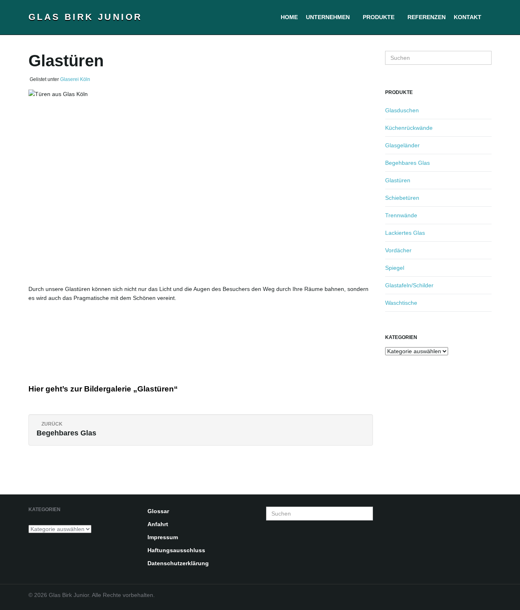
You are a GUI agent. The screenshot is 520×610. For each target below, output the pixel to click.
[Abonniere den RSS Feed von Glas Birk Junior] (488, 600)
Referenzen (426, 17)
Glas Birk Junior (85, 17)
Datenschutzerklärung (178, 563)
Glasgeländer (402, 145)
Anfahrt (157, 524)
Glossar (158, 511)
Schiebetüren (402, 198)
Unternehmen (328, 17)
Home (289, 17)
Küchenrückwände (409, 128)
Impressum (162, 537)
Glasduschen (402, 110)
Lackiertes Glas (405, 233)
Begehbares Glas (407, 163)
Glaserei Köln (75, 79)
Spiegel (394, 268)
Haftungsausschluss (176, 550)
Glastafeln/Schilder (409, 285)
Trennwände (401, 215)
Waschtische (401, 303)
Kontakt (467, 17)
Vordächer (398, 250)
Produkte (379, 17)
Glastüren (397, 180)
